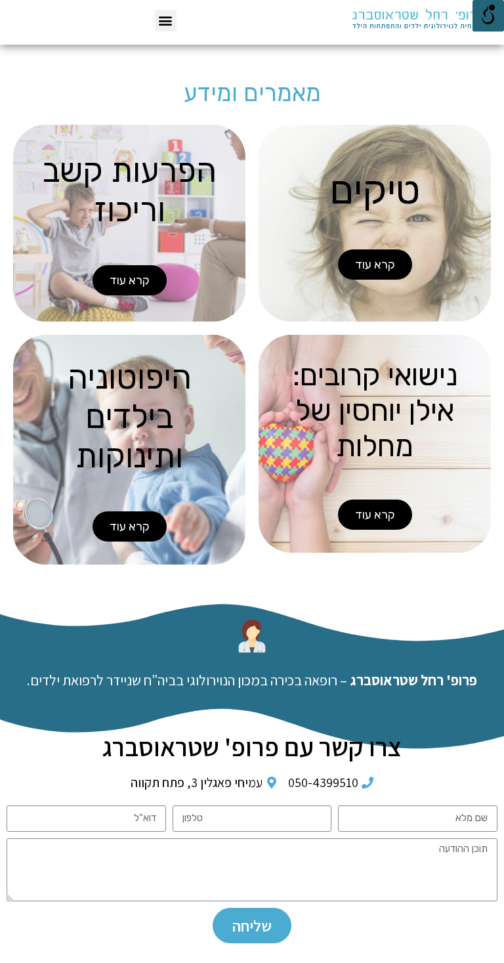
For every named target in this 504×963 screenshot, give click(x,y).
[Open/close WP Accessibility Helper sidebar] (488, 16)
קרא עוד (375, 264)
